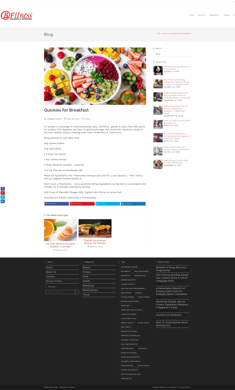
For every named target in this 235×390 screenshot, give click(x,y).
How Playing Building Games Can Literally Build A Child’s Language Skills (172, 278)
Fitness (87, 272)
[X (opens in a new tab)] (233, 2)
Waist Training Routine (130, 374)
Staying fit (142, 348)
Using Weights (127, 365)
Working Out (126, 378)
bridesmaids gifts (128, 280)
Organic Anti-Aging (129, 331)
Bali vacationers (141, 271)
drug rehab (126, 293)
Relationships (90, 290)
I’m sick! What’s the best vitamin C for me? (60, 245)
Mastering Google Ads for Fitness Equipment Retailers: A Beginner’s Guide (172, 304)
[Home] (159, 33)
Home (49, 267)
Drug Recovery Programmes (133, 288)
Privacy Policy (54, 281)
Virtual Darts (143, 365)
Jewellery (125, 305)
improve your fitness (130, 301)
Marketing (88, 285)
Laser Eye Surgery (128, 314)
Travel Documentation (130, 357)
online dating (143, 323)
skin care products (129, 344)
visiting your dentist (129, 370)
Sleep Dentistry (127, 348)
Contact (50, 276)
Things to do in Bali (129, 353)
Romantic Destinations (130, 335)
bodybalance (140, 275)
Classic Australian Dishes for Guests (95, 241)
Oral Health (126, 327)
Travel (86, 295)
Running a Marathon (130, 340)
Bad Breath (125, 271)
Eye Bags (138, 293)
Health (86, 281)
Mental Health (127, 323)
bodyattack (125, 275)
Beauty (87, 267)
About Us (51, 272)
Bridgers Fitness (54, 119)
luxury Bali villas (128, 318)
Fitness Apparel (127, 297)
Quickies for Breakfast (180, 33)
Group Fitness (144, 297)
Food (87, 119)
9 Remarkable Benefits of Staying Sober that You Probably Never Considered (171, 291)
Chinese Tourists (128, 284)
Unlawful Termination (130, 361)
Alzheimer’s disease (129, 267)
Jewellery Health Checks (132, 310)
